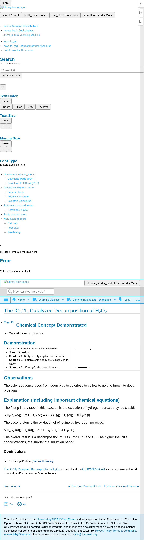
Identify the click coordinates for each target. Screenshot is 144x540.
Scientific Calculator (19, 200)
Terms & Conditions (124, 530)
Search (10, 292)
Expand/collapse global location (138, 298)
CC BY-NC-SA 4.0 (93, 469)
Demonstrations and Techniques (92, 299)
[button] (13, 227)
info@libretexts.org (85, 534)
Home (21, 299)
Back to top (10, 486)
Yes (11, 504)
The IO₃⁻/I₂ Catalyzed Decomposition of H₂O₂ (32, 469)
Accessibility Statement (17, 534)
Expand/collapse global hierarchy (8, 299)
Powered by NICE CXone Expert (56, 519)
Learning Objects (48, 299)
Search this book (10, 63)
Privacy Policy (103, 530)
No (24, 504)
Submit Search (11, 75)
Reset (5, 100)
